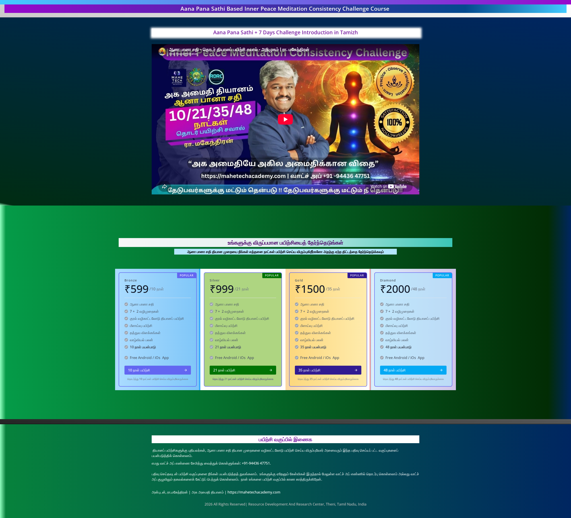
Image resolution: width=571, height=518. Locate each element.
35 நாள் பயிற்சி (309, 370)
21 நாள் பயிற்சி (224, 370)
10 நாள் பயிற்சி (139, 370)
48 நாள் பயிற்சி (395, 370)
